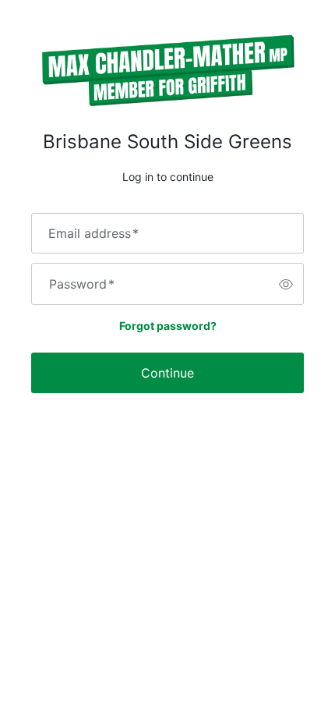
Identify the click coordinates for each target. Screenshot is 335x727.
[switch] (286, 284)
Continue (167, 373)
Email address (93, 233)
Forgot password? (168, 325)
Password (82, 284)
